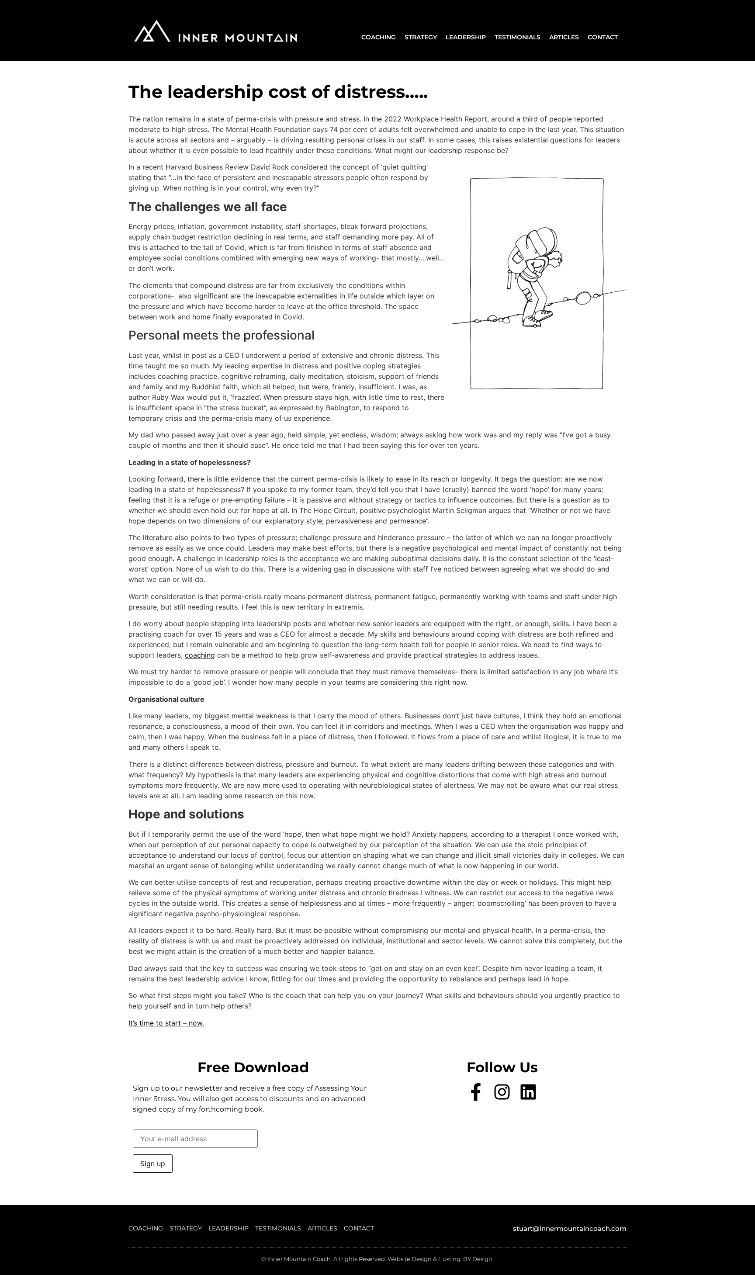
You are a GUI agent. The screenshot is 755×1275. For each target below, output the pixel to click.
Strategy (421, 37)
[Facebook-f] (476, 1092)
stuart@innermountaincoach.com (570, 1228)
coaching (200, 655)
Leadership (466, 37)
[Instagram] (502, 1092)
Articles (564, 37)
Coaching (378, 37)
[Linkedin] (528, 1092)
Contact (603, 37)
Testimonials (517, 37)
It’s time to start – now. (166, 1023)
